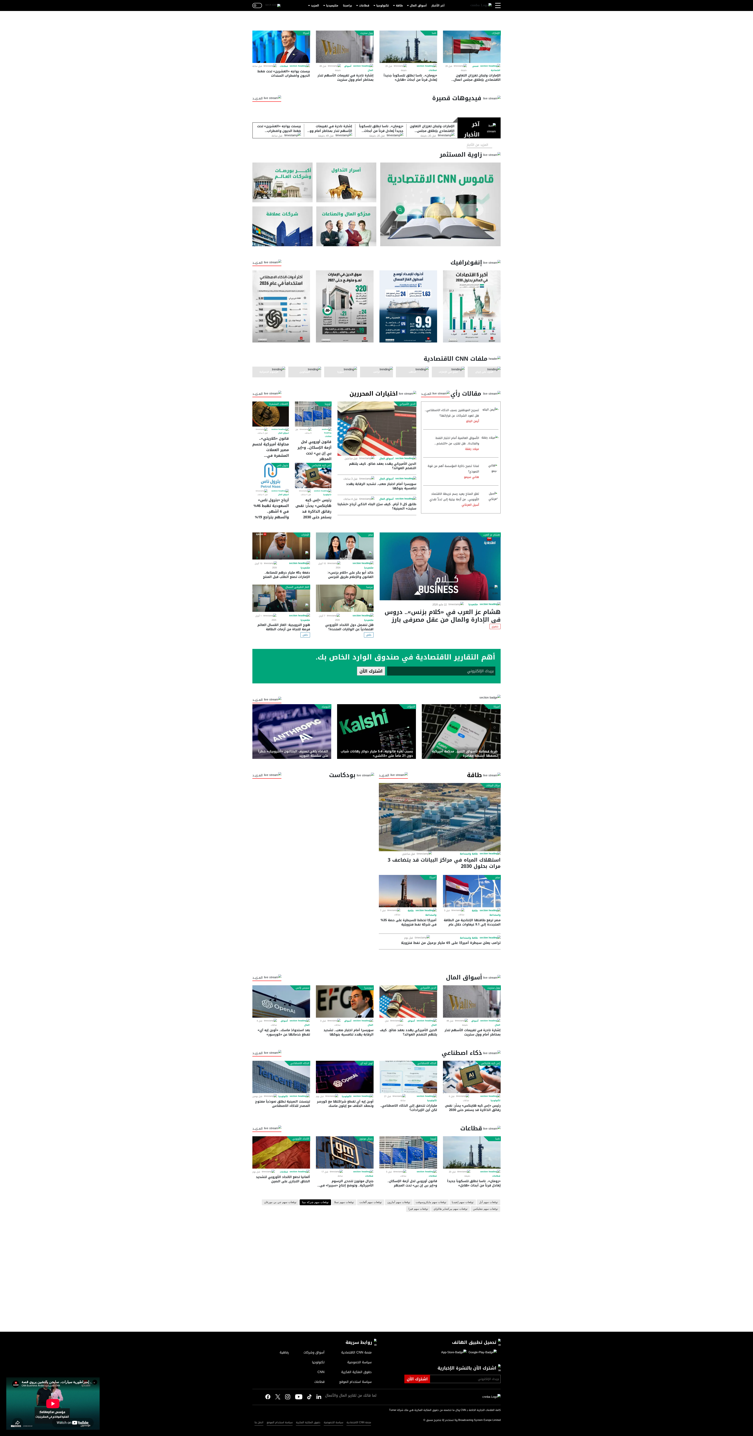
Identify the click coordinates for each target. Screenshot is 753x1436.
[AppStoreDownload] (454, 1352)
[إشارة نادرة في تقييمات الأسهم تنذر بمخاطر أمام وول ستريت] (345, 47)
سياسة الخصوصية (333, 1422)
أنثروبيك (326, 707)
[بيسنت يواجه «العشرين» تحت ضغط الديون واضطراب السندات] (281, 47)
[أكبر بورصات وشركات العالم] (282, 182)
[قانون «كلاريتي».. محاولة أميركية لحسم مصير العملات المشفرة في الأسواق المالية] (270, 414)
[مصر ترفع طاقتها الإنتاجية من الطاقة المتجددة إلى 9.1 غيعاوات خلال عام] (472, 891)
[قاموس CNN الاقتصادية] (440, 204)
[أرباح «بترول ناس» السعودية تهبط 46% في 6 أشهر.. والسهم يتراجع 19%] (270, 475)
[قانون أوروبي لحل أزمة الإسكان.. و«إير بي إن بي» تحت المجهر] (313, 414)
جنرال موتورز (366, 1139)
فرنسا (369, 587)
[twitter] (318, 1397)
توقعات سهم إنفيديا (463, 1202)
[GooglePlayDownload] (482, 1352)
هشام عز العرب (491, 535)
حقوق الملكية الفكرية (308, 1422)
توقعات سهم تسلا (344, 1202)
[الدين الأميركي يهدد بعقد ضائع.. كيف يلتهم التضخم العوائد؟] (376, 428)
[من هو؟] (346, 226)
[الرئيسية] (481, 5)
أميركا (306, 33)
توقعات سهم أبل (488, 1202)
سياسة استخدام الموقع (280, 1422)
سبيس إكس (302, 988)
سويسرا (368, 988)
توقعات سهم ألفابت (370, 1202)
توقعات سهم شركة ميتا (315, 1202)
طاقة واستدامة (469, 854)
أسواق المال (418, 5)
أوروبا (328, 404)
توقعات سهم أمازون (398, 1202)
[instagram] (287, 1397)
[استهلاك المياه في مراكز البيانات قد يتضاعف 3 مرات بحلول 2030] (440, 817)
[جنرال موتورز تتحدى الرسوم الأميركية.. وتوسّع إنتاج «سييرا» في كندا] (345, 1152)
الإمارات (496, 33)
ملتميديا (473, 604)
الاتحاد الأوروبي (300, 1139)
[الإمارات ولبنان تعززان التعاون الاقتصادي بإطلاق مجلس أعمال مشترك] (472, 47)
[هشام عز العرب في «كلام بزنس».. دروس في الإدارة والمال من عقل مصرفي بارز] (440, 566)
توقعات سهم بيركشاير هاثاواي (450, 1209)
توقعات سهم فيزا (418, 1209)
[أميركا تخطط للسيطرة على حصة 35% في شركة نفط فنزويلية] (408, 891)
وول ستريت (366, 33)
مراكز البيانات (493, 785)
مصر (370, 535)
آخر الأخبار (438, 5)
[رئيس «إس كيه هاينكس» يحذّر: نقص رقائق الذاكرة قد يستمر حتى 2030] (313, 475)
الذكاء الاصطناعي (426, 1063)
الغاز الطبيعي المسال (297, 587)
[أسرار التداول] (346, 182)
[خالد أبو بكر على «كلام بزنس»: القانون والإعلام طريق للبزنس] (345, 546)
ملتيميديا (332, 5)
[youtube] (298, 1397)
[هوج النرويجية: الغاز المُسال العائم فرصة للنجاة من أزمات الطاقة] (281, 598)
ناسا (434, 33)
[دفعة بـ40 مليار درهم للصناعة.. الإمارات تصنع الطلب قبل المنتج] (281, 546)
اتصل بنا (259, 1422)
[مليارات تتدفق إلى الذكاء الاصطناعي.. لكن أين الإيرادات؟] (408, 1077)
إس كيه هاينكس (321, 465)
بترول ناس (282, 465)
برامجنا (347, 5)
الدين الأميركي (407, 404)
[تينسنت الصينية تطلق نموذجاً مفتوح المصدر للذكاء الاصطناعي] (281, 1077)
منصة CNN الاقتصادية (358, 1422)
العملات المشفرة (278, 404)
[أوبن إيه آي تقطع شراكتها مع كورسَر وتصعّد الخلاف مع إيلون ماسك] (345, 1077)
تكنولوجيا (382, 5)
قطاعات (364, 5)
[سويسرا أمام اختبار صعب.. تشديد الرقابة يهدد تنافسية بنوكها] (345, 1001)
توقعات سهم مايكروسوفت (431, 1202)
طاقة (399, 5)
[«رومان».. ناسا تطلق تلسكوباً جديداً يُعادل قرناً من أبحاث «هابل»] (408, 47)
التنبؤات (411, 707)
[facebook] (267, 1397)
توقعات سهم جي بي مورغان (280, 1202)
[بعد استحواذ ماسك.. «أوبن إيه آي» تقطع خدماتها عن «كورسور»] (281, 1001)
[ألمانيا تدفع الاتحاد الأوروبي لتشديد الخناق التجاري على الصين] (281, 1152)
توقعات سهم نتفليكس (485, 1209)
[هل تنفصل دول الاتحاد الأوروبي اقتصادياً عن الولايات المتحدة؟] (345, 598)
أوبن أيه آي (366, 1063)
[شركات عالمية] (282, 226)
